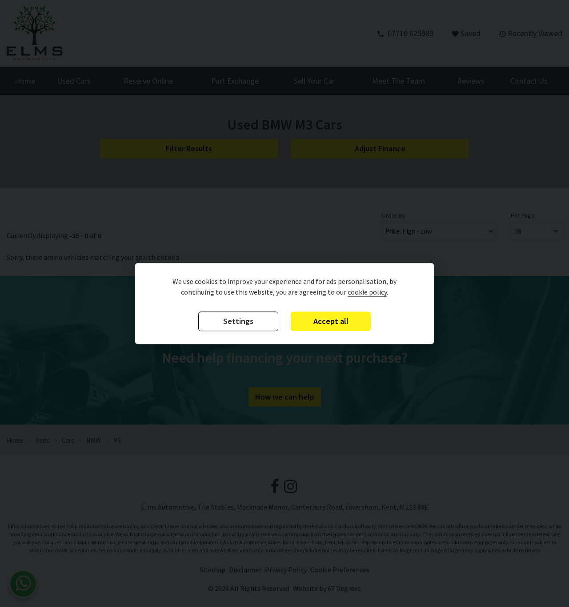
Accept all (331, 321)
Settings (238, 321)
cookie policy (367, 291)
